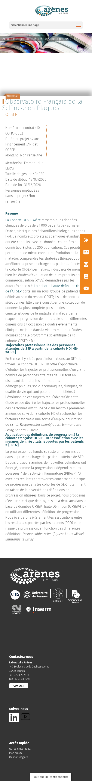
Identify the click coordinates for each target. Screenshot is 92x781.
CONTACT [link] (18, 685)
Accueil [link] (7, 39)
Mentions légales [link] (18, 757)
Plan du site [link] (15, 753)
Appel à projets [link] (58, 39)
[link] (51, 10)
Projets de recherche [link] (30, 39)
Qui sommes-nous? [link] (20, 748)
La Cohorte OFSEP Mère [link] (23, 220)
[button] (86, 240)
